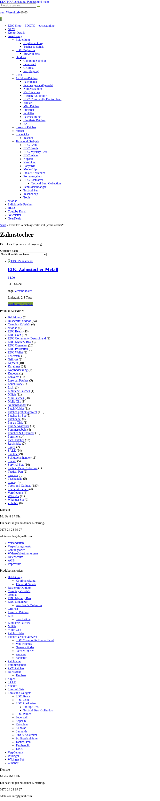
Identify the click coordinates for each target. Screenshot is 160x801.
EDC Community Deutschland (42, 99)
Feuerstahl (29, 64)
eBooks (12, 201)
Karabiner (29, 162)
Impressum (14, 564)
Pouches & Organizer (21, 433)
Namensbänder (32, 88)
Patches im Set (32, 116)
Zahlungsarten (16, 550)
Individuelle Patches (20, 204)
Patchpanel (30, 81)
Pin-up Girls (15, 422)
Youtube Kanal (17, 211)
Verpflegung (31, 71)
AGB (11, 560)
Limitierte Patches (34, 120)
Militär (27, 102)
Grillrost (28, 67)
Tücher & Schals (33, 46)
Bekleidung (23, 39)
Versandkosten (23, 291)
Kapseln (28, 158)
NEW (11, 29)
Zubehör (13, 503)
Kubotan (13, 373)
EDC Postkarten (33, 180)
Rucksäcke (22, 134)
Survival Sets (31, 53)
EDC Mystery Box (35, 151)
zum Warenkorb (10, 12)
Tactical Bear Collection (46, 183)
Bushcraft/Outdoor (34, 95)
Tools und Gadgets (27, 141)
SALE (27, 123)
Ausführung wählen (20, 304)
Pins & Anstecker (34, 172)
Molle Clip (30, 169)
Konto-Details (16, 32)
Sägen (11, 447)
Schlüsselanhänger (34, 187)
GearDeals (14, 218)
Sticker (20, 130)
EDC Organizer (25, 50)
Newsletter (14, 215)
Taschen (28, 137)
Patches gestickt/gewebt (38, 85)
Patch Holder (16, 408)
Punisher (28, 109)
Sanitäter (28, 113)
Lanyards (29, 165)
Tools (26, 197)
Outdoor (21, 57)
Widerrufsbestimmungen (23, 553)
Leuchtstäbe (15, 384)
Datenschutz (15, 557)
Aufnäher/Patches (26, 78)
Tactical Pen (30, 190)
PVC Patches (31, 92)
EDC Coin (30, 144)
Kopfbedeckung (33, 43)
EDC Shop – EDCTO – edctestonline (31, 25)
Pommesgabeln (32, 176)
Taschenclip (30, 194)
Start (3, 225)
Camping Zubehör (34, 60)
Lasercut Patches (26, 127)
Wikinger (13, 496)
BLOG (12, 208)
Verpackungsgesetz (19, 546)
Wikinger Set (16, 499)
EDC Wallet (30, 155)
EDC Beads (30, 148)
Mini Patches (31, 106)
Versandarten (16, 543)
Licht (19, 74)
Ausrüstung (15, 36)
